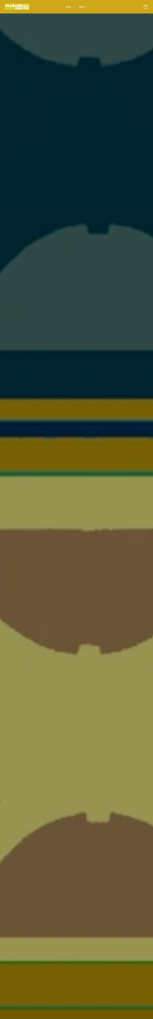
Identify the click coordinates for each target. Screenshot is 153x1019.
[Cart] (146, 7)
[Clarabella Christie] (17, 6)
